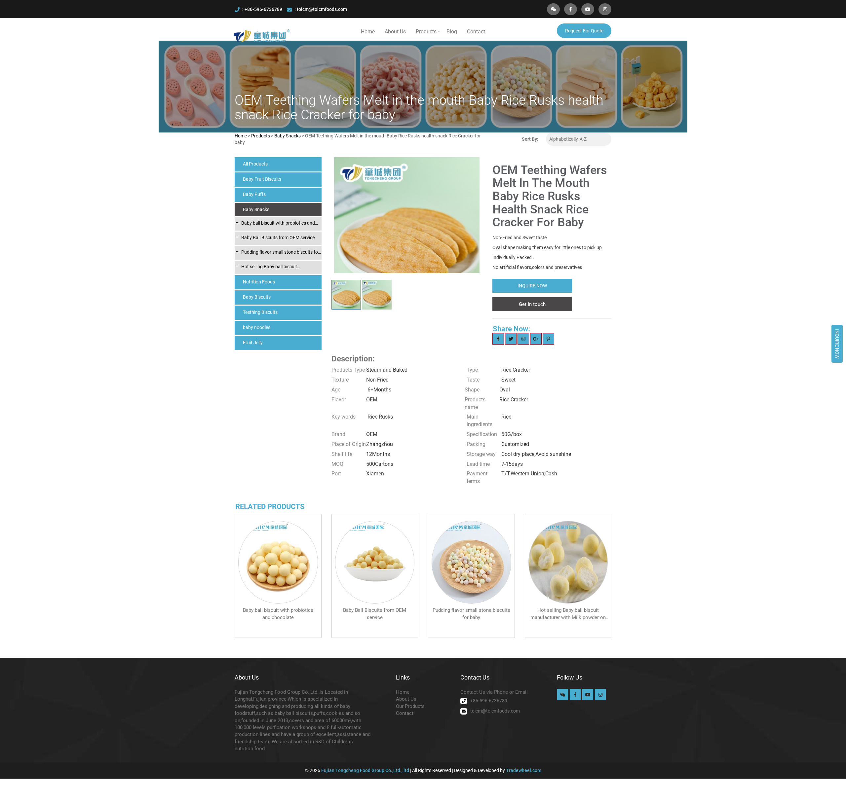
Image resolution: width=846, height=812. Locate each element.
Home (368, 31)
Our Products (410, 706)
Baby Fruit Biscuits (262, 179)
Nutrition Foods (259, 281)
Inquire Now (837, 343)
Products (426, 31)
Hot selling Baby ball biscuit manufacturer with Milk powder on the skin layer (280, 267)
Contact (476, 31)
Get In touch (532, 304)
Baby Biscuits (257, 297)
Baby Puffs (254, 194)
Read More (278, 624)
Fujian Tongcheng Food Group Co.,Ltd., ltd (365, 770)
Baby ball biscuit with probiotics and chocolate (278, 223)
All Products (255, 163)
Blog (451, 31)
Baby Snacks (288, 135)
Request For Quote (584, 30)
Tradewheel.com (523, 770)
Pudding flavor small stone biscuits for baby (280, 252)
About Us (395, 31)
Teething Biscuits (260, 312)
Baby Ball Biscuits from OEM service (278, 237)
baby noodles (256, 327)
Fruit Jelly (253, 342)
